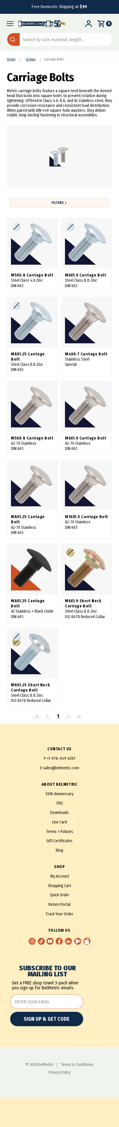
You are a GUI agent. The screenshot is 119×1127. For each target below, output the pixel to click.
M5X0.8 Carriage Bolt (32, 275)
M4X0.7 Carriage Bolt (86, 354)
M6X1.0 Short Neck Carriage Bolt (83, 603)
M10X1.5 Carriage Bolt (86, 516)
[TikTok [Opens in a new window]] (41, 941)
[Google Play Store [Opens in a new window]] (77, 941)
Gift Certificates (59, 840)
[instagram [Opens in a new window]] (32, 941)
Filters (57, 203)
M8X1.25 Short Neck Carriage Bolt (30, 688)
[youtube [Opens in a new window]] (50, 941)
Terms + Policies (59, 831)
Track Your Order (59, 914)
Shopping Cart (59, 885)
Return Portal (59, 904)
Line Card (59, 822)
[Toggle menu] (8, 23)
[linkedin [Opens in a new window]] (68, 941)
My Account (59, 876)
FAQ (60, 803)
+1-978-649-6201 (61, 758)
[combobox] (59, 39)
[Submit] (13, 39)
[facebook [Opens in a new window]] (59, 941)
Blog (59, 850)
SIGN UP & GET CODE (47, 1019)
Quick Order (59, 895)
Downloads (59, 812)
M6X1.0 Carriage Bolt (85, 275)
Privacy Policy (59, 1072)
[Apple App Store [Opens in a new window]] (86, 941)
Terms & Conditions (77, 1064)
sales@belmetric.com (61, 768)
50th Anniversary (59, 793)
